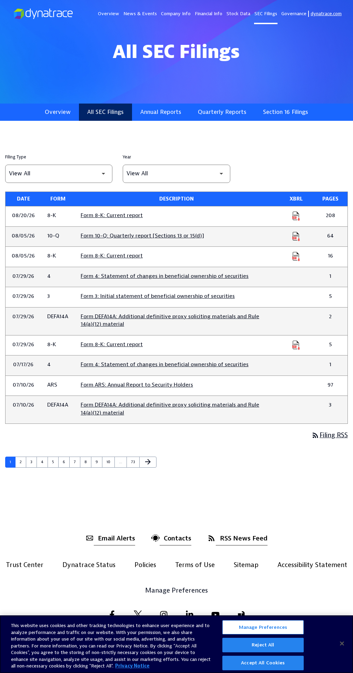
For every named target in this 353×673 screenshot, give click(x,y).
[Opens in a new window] (112, 615)
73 (135, 462)
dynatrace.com (326, 14)
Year (127, 157)
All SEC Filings (105, 112)
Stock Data (238, 14)
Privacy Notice (132, 666)
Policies (145, 565)
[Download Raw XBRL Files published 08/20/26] (296, 216)
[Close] (342, 643)
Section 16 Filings (285, 112)
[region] (176, 644)
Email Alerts (116, 538)
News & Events (140, 14)
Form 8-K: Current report (112, 215)
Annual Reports (160, 112)
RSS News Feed (244, 538)
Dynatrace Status (88, 565)
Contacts (177, 538)
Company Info (176, 14)
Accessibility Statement (312, 565)
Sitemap (246, 565)
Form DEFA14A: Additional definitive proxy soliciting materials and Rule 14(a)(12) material (170, 320)
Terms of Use (195, 565)
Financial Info (208, 14)
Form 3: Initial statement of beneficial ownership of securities (158, 296)
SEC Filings (265, 14)
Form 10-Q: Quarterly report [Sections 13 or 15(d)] (142, 235)
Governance (293, 14)
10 (110, 462)
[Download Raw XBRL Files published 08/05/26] (296, 236)
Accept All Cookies (263, 663)
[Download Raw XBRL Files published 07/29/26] (296, 345)
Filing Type (15, 157)
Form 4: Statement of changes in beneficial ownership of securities (165, 276)
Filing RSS (329, 435)
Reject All (263, 645)
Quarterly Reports (222, 112)
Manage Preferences (176, 591)
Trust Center (24, 565)
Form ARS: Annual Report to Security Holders (137, 384)
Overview (108, 14)
